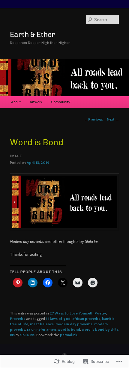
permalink (68, 335)
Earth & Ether (32, 34)
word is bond (69, 329)
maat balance (42, 324)
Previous (93, 119)
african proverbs (86, 318)
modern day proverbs (74, 324)
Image (16, 156)
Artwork (36, 102)
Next (113, 119)
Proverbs (17, 318)
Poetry (100, 313)
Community (60, 102)
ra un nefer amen (41, 329)
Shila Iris (27, 335)
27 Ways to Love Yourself (71, 313)
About (16, 102)
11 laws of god (58, 318)
